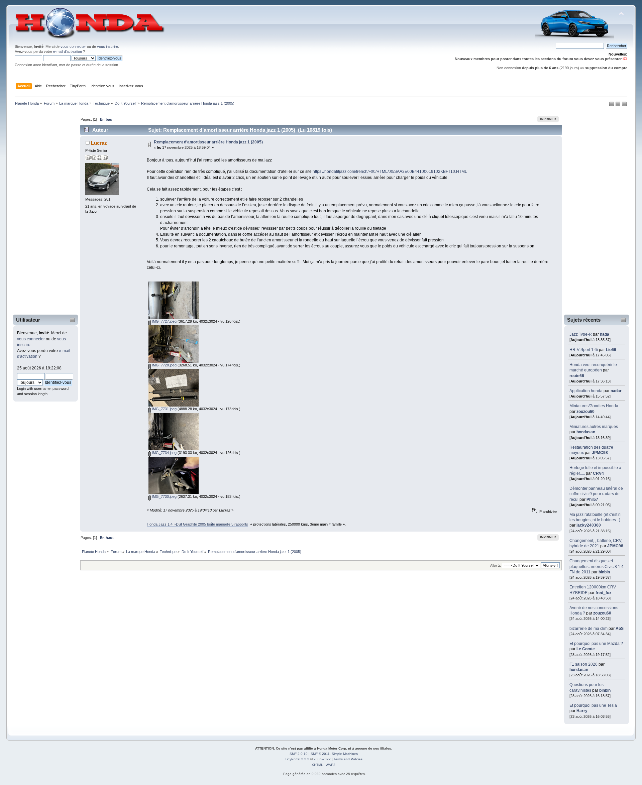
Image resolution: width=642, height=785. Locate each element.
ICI (625, 59)
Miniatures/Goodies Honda (593, 406)
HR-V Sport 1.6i (583, 349)
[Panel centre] (624, 105)
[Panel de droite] (618, 105)
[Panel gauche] (612, 105)
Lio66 (611, 349)
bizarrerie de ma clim (588, 628)
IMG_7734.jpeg (164, 453)
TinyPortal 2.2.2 (297, 759)
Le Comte (585, 649)
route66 (576, 375)
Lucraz (99, 143)
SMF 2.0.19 (299, 754)
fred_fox (604, 592)
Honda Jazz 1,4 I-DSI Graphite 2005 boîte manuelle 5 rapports (197, 524)
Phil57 (592, 499)
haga (604, 334)
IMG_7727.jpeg (164, 321)
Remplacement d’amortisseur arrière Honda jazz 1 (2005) (208, 142)
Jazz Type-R (580, 334)
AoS (620, 628)
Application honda (586, 390)
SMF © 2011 (320, 754)
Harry (581, 710)
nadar (616, 390)
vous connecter (73, 46)
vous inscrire (107, 46)
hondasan (585, 432)
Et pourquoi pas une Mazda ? (596, 643)
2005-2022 (322, 759)
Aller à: (495, 565)
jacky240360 (588, 525)
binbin (604, 572)
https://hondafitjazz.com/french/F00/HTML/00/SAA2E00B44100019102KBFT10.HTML (390, 171)
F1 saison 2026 (583, 664)
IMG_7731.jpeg (164, 409)
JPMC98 (600, 452)
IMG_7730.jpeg (164, 496)
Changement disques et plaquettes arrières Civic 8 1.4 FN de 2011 (596, 566)
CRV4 (598, 473)
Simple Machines (345, 754)
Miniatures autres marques (593, 426)
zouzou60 (585, 411)
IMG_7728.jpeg (164, 365)
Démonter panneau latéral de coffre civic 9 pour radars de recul (596, 493)
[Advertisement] (41, 211)
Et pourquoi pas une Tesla (593, 705)
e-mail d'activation (67, 51)
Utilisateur (28, 320)
